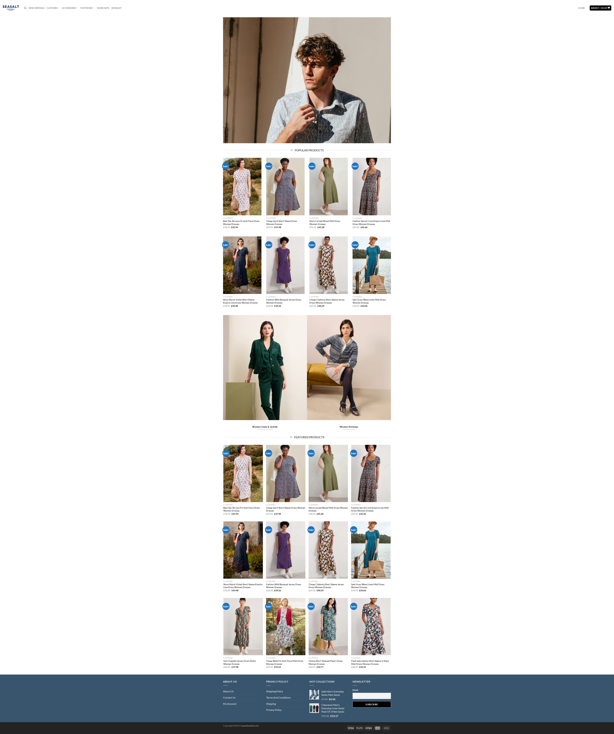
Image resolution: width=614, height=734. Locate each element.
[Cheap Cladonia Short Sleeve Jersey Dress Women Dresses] (328, 265)
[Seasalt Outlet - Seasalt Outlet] (10, 8)
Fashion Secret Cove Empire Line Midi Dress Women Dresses (371, 222)
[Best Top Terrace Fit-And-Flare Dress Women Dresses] (242, 186)
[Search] (25, 8)
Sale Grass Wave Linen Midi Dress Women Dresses (369, 301)
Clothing (52, 8)
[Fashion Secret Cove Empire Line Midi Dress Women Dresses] (372, 186)
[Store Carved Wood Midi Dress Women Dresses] (328, 186)
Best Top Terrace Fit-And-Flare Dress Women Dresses (241, 222)
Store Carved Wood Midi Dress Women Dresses (324, 222)
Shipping (271, 703)
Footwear (86, 8)
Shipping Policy (274, 691)
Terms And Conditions (278, 697)
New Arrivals (36, 8)
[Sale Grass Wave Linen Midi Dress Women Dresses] (372, 265)
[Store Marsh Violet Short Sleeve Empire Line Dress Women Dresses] (242, 265)
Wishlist (116, 8)
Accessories (69, 8)
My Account (229, 703)
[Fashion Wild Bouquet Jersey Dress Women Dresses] (285, 265)
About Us (228, 691)
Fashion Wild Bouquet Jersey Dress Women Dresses (283, 301)
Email (355, 690)
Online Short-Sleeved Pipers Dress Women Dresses (326, 662)
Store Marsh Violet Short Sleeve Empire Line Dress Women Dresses (240, 301)
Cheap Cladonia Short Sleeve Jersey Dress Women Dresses (327, 301)
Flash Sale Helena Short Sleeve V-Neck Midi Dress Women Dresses (370, 662)
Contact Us (229, 697)
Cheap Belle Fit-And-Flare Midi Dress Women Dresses (284, 662)
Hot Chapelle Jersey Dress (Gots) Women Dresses (239, 662)
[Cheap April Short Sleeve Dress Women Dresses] (285, 186)
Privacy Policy (274, 709)
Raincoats (103, 8)
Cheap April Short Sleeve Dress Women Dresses (281, 222)
